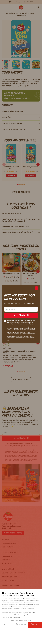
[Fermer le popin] (36, 288)
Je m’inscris (21, 315)
